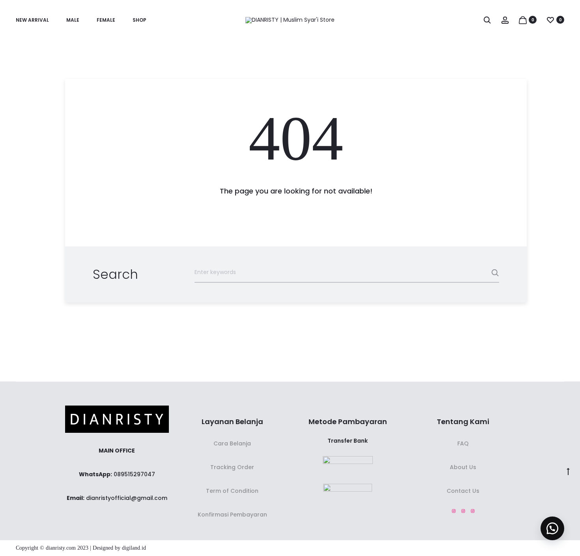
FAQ (463, 443)
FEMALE (106, 20)
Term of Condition (232, 491)
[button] (552, 528)
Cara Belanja (232, 443)
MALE (72, 20)
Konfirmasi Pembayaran (232, 514)
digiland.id (134, 548)
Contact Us (463, 491)
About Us (463, 467)
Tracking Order (232, 467)
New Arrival (32, 20)
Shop (139, 20)
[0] (523, 20)
